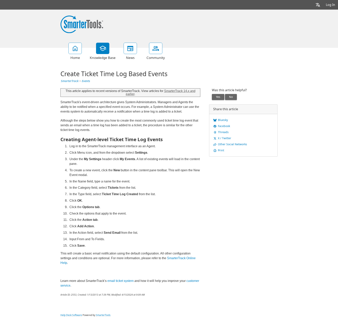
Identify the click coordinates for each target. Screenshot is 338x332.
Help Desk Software (71, 315)
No (231, 96)
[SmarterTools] (81, 24)
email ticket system (120, 280)
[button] (318, 5)
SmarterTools (103, 315)
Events (86, 81)
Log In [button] (330, 5)
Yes (218, 96)
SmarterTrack (69, 81)
